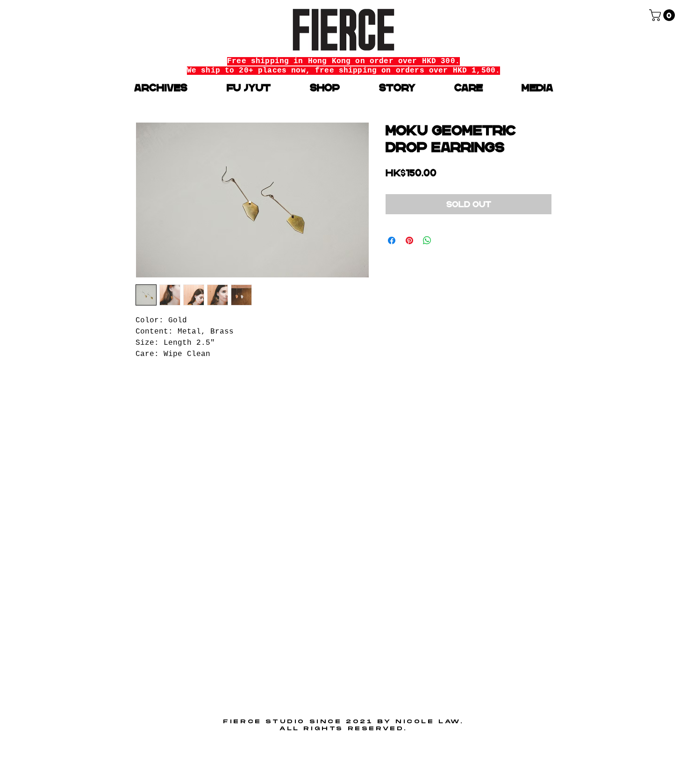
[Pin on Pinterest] (409, 240)
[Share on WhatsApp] (427, 240)
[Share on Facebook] (391, 240)
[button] (663, 15)
